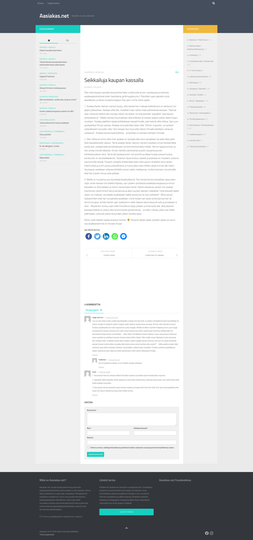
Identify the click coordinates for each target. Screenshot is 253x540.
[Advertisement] (131, 45)
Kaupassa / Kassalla (94, 72)
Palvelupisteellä (195, 107)
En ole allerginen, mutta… (50, 146)
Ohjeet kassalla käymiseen (51, 50)
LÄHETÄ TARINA (126, 512)
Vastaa (95, 355)
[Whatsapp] (115, 236)
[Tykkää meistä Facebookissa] (207, 533)
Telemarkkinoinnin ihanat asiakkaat (54, 123)
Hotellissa (193, 55)
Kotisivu (90, 437)
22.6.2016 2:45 (114, 360)
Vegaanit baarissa (47, 76)
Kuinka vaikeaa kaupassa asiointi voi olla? (57, 111)
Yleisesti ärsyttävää (197, 146)
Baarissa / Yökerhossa (48, 73)
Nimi (89, 428)
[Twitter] (97, 236)
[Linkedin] (106, 236)
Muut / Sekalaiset (196, 101)
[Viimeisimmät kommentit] (67, 40)
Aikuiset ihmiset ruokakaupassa (53, 88)
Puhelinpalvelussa (47, 120)
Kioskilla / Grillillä (196, 95)
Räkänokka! (44, 158)
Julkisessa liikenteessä (49, 97)
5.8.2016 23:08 (104, 372)
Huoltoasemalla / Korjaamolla (52, 131)
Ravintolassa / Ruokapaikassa (51, 143)
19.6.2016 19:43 (112, 318)
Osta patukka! (45, 134)
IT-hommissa (195, 70)
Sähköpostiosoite (141, 428)
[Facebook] (89, 236)
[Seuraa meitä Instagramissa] (211, 533)
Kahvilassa (193, 82)
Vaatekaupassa (195, 134)
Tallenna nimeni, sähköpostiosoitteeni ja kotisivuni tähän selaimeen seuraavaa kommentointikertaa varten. (132, 448)
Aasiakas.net (54, 16)
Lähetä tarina (53, 3)
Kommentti (92, 410)
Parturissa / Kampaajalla (199, 113)
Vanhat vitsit (194, 140)
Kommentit (95, 310)
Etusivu (40, 3)
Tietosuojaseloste (47, 534)
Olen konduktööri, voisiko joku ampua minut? (58, 99)
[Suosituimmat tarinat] (49, 40)
